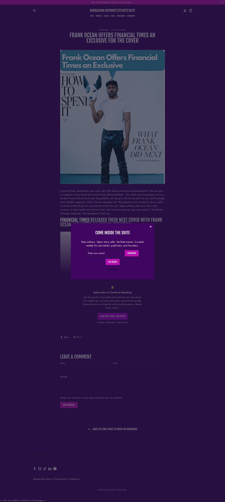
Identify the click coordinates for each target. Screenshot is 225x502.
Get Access (112, 262)
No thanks (112, 269)
